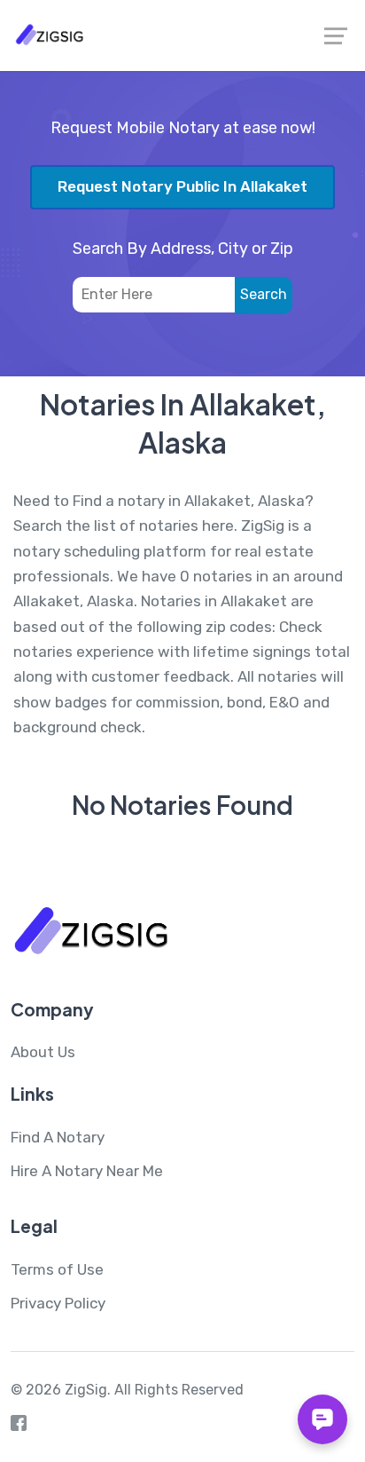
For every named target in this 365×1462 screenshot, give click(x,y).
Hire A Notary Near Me (87, 1171)
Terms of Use (57, 1269)
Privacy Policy (58, 1303)
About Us (43, 1052)
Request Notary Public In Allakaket (182, 186)
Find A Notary (58, 1137)
